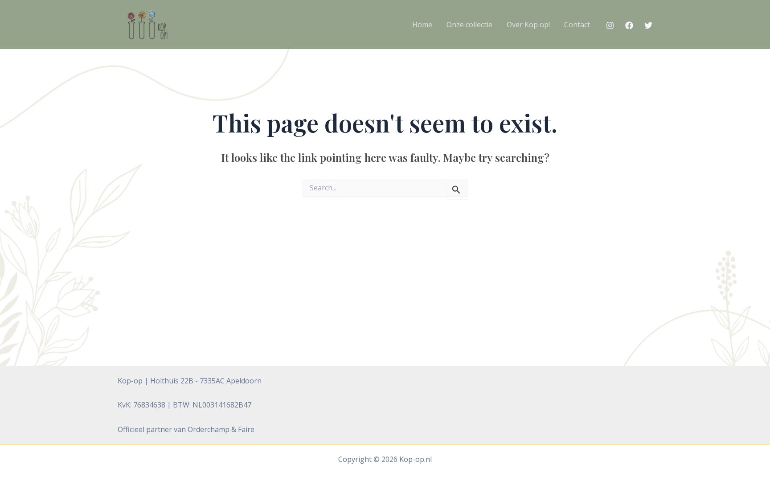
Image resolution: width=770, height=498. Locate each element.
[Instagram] (610, 25)
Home (422, 24)
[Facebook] (629, 25)
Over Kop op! (528, 24)
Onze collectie (469, 24)
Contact (577, 24)
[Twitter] (648, 25)
